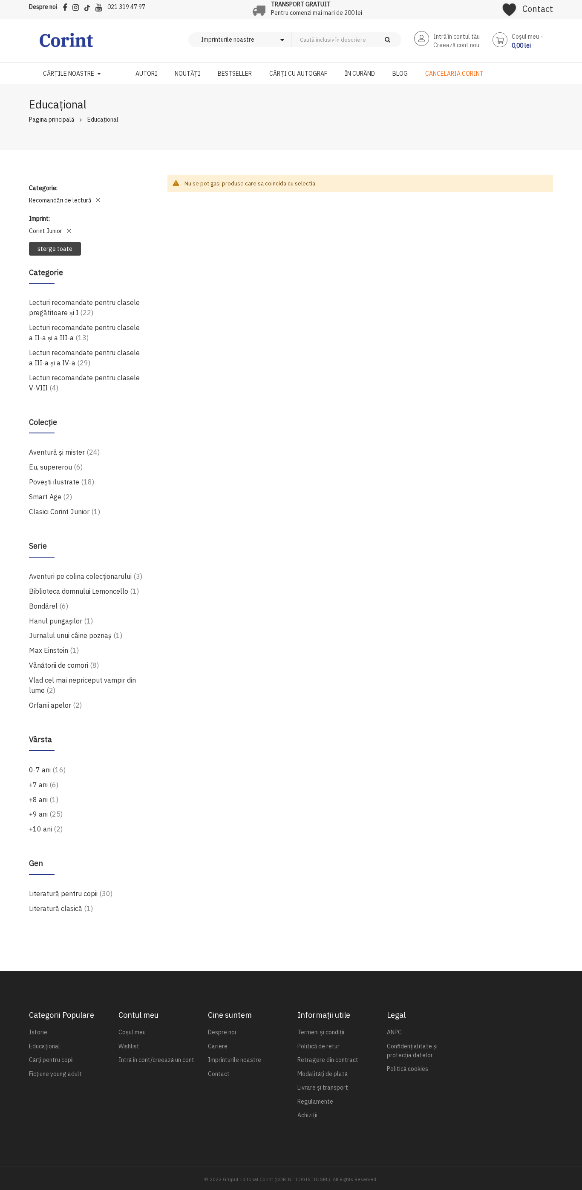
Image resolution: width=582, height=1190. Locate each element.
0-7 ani (47, 769)
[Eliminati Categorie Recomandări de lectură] (98, 200)
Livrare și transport (322, 1087)
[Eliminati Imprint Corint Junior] (69, 231)
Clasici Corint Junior (64, 511)
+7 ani (43, 784)
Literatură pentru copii (70, 893)
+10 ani (46, 828)
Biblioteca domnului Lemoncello (84, 590)
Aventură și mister (64, 451)
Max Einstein (54, 650)
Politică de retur (318, 1046)
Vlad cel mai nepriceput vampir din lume (82, 685)
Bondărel (48, 605)
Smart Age (50, 496)
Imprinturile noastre (234, 1060)
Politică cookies (407, 1069)
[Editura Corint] (66, 44)
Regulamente (315, 1101)
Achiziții (307, 1115)
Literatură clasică (61, 908)
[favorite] (509, 7)
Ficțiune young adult (55, 1074)
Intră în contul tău (456, 36)
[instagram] (77, 6)
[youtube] (100, 6)
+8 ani (43, 799)
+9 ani (46, 813)
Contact (537, 8)
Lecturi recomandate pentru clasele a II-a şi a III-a (84, 332)
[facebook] (67, 6)
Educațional (44, 1046)
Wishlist (128, 1046)
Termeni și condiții (320, 1032)
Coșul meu (132, 1032)
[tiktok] (89, 6)
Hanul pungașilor (61, 620)
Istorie (38, 1032)
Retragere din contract (327, 1060)
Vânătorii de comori (64, 664)
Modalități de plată (322, 1074)
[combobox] (360, 39)
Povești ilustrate (61, 481)
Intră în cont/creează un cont (156, 1060)
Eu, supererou (56, 466)
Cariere (218, 1046)
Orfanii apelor (55, 704)
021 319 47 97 (126, 7)
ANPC (394, 1032)
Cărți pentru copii (51, 1060)
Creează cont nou (456, 45)
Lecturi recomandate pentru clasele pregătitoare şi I (84, 307)
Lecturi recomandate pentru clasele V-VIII (84, 382)
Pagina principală (51, 119)
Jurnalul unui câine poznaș (75, 635)
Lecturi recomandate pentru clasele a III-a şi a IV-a (84, 357)
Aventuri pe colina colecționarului (85, 576)
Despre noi (43, 7)
